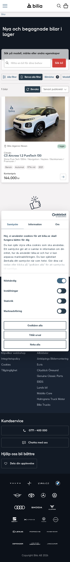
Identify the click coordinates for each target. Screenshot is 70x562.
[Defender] (18, 544)
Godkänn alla (35, 325)
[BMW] (58, 483)
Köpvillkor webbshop (13, 353)
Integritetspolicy (10, 359)
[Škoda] (36, 508)
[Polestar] (29, 483)
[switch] (61, 290)
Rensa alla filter (33, 77)
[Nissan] (55, 520)
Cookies (6, 364)
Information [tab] (35, 224)
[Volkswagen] (54, 495)
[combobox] (27, 63)
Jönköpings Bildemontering (52, 359)
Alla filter (12, 77)
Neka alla (35, 344)
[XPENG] (29, 520)
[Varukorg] (65, 6)
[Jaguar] (52, 544)
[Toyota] (31, 495)
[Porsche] (35, 532)
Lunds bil (42, 387)
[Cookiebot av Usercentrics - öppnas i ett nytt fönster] (52, 215)
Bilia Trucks (43, 405)
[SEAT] (14, 520)
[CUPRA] (52, 508)
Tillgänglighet (9, 370)
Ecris (39, 364)
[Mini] (17, 495)
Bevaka (35, 89)
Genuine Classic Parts (50, 376)
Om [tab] (57, 224)
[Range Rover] (52, 532)
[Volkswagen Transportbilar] (43, 520)
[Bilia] (34, 6)
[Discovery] (35, 544)
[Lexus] (18, 532)
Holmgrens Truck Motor (51, 399)
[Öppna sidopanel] (5, 6)
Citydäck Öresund (48, 370)
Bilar (3, 14)
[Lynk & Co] (43, 483)
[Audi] (19, 508)
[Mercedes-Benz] (43, 495)
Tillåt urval (35, 335)
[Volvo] (15, 483)
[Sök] (59, 6)
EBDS (40, 382)
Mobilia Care (44, 393)
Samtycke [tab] (12, 224)
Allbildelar (43, 353)
